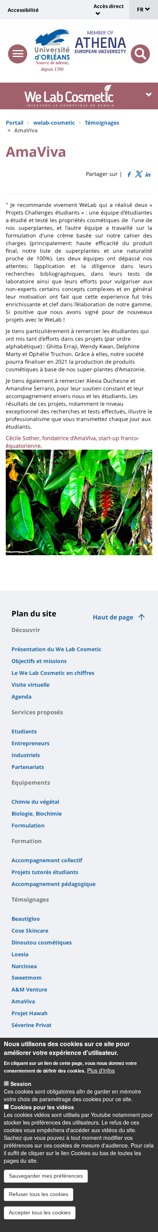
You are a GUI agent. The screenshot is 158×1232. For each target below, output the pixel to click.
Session (20, 1083)
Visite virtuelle (30, 684)
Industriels (26, 755)
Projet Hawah (30, 1013)
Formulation (28, 825)
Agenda (21, 696)
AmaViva (23, 1001)
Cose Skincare (30, 930)
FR (141, 9)
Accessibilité (23, 10)
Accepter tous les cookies (40, 1212)
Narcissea (24, 966)
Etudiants (24, 731)
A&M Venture (29, 989)
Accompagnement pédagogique (53, 883)
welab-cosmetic (54, 122)
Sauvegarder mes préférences (46, 1176)
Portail (14, 122)
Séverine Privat (31, 1025)
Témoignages (102, 122)
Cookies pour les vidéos (42, 1107)
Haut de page (113, 617)
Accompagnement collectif (47, 860)
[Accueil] (52, 44)
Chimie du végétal (35, 801)
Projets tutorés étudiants (45, 872)
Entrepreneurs (30, 743)
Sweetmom (27, 977)
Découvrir (26, 630)
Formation (27, 841)
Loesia (20, 954)
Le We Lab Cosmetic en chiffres (53, 672)
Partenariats (28, 766)
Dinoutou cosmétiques (42, 942)
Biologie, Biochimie (37, 813)
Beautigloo (26, 918)
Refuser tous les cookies (38, 1194)
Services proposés (37, 712)
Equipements (31, 782)
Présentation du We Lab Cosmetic (56, 649)
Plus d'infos (101, 1070)
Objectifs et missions (39, 661)
